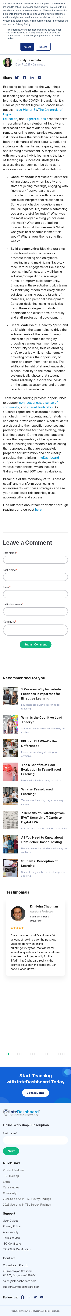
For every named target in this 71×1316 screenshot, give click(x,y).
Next (11, 1151)
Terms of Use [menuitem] (11, 1237)
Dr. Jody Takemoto (28, 60)
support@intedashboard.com (21, 1286)
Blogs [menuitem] (6, 1181)
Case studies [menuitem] (11, 1187)
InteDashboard (48, 457)
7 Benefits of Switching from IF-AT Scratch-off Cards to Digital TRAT (43, 817)
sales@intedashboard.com (19, 1281)
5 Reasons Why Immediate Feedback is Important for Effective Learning (41, 693)
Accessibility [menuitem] (10, 1232)
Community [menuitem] (10, 1193)
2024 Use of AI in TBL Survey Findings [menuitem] (27, 1198)
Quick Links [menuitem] (11, 1163)
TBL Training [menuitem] (11, 1176)
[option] (35, 938)
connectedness (30, 402)
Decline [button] (43, 46)
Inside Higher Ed (25, 110)
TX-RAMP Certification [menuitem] (17, 1249)
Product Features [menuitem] (13, 1170)
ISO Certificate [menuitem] (12, 1243)
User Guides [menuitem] (10, 1220)
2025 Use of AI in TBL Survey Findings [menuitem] (27, 1204)
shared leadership (40, 407)
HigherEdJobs (35, 119)
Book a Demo (35, 1092)
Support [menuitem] (9, 1213)
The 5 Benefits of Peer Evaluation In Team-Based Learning (41, 769)
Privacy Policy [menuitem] (12, 1226)
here (38, 509)
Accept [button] (27, 46)
